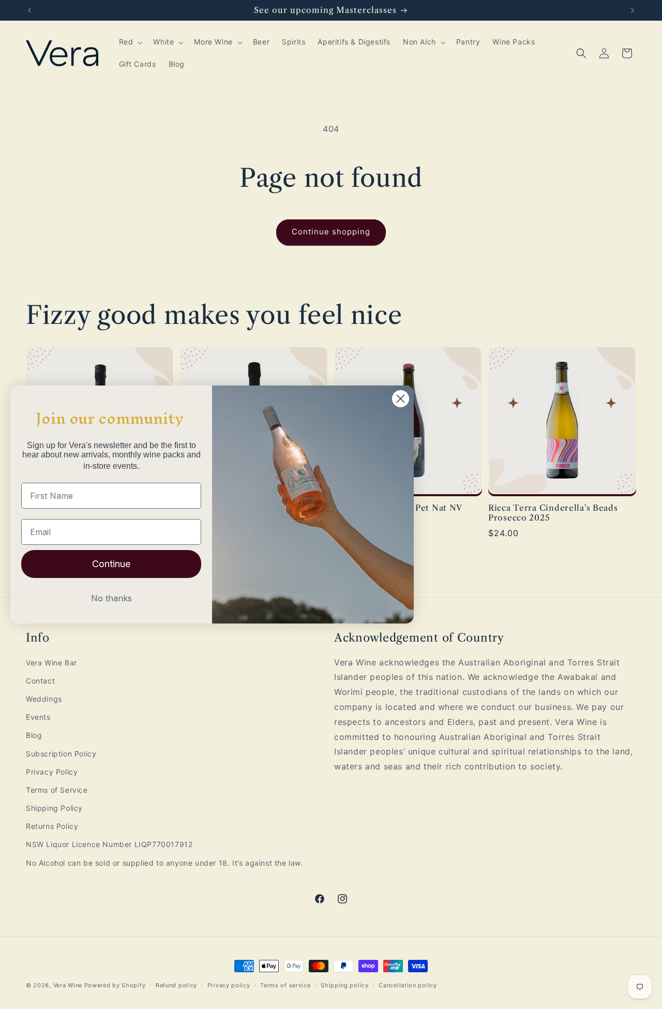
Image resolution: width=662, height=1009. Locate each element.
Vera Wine (67, 985)
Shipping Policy (54, 808)
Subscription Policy (61, 753)
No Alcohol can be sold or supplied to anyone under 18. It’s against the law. (164, 862)
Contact (40, 680)
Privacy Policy (52, 771)
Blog (34, 735)
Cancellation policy (408, 985)
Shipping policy (345, 985)
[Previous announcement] (29, 10)
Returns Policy (52, 826)
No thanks (111, 598)
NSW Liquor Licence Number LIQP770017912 (109, 844)
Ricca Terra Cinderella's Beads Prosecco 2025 (553, 513)
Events (38, 717)
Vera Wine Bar (51, 662)
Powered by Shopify (115, 985)
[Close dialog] (401, 399)
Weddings (44, 698)
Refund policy (176, 985)
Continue (111, 563)
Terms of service (285, 985)
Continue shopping (331, 231)
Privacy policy (228, 985)
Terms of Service (57, 789)
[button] (130, 42)
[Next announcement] (632, 10)
